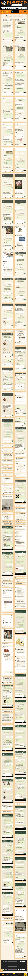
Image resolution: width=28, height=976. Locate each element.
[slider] (24, 961)
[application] (14, 961)
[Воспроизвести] (3, 961)
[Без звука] (21, 961)
